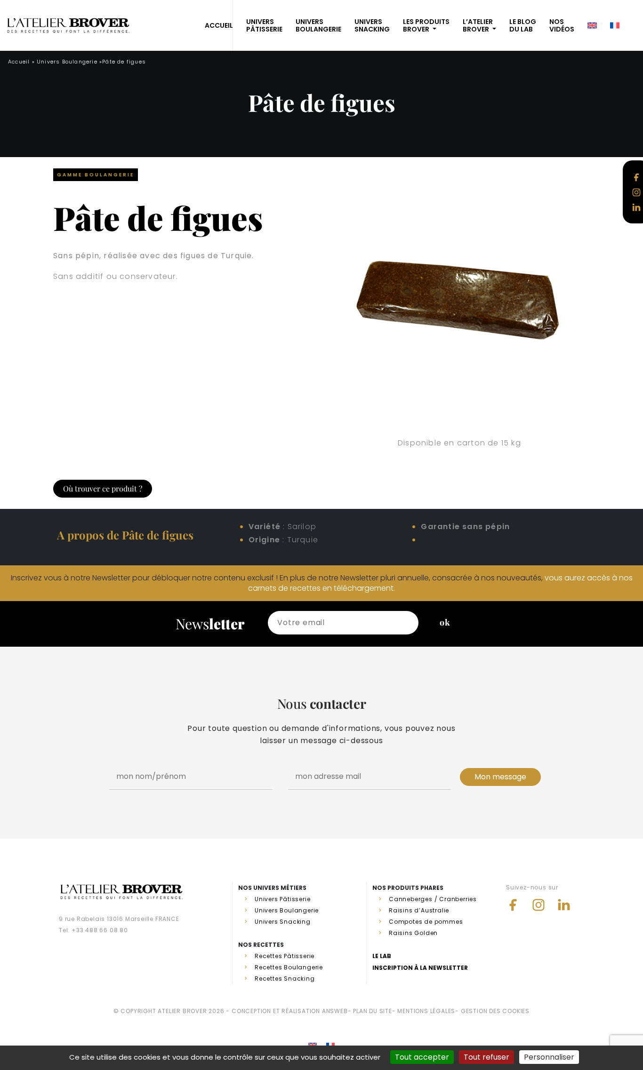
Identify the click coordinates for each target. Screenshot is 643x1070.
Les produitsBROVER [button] (426, 25)
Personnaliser (549, 1057)
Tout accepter (422, 1057)
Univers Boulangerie (67, 61)
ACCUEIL (219, 25)
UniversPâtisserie (264, 25)
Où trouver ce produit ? (102, 488)
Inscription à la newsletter (420, 968)
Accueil (19, 61)
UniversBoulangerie (318, 25)
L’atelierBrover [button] (478, 25)
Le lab (381, 956)
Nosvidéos (561, 25)
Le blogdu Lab (522, 25)
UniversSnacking (372, 25)
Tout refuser (486, 1057)
